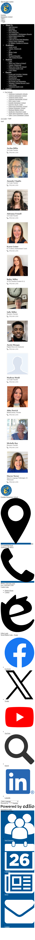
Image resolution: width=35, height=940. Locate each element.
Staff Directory (13, 27)
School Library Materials (16, 41)
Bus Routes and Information (17, 81)
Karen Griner (12, 246)
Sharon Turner (13, 476)
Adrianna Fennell (14, 214)
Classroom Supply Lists (16, 68)
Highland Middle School (16, 110)
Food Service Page (14, 79)
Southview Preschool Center (17, 112)
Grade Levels (13, 47)
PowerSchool (13, 78)
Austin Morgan (13, 345)
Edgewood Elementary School (18, 106)
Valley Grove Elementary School (19, 115)
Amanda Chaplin (14, 181)
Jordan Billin (12, 148)
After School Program (15, 57)
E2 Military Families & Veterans (18, 43)
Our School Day (14, 32)
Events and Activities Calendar (18, 74)
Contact (7, 592)
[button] (9, 25)
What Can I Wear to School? (17, 63)
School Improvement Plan (16, 36)
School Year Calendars (15, 76)
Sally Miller (12, 312)
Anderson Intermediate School (18, 99)
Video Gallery (13, 38)
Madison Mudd (13, 378)
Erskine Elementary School (17, 108)
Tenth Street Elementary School (18, 113)
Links (10, 61)
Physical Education (14, 56)
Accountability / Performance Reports (20, 34)
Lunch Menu (13, 70)
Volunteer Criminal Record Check (19, 83)
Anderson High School (16, 97)
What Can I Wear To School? (18, 67)
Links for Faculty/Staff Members (19, 39)
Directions (12, 29)
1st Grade (4, 119)
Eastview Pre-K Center (16, 104)
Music (10, 54)
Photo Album (13, 30)
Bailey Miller (12, 279)
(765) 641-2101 (13, 152)
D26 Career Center (14, 101)
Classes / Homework (15, 49)
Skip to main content (7, 1)
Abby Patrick (12, 410)
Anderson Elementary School (18, 96)
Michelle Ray (12, 443)
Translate (15, 803)
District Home (9, 590)
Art (10, 50)
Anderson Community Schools (18, 94)
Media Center (13, 52)
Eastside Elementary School (17, 103)
